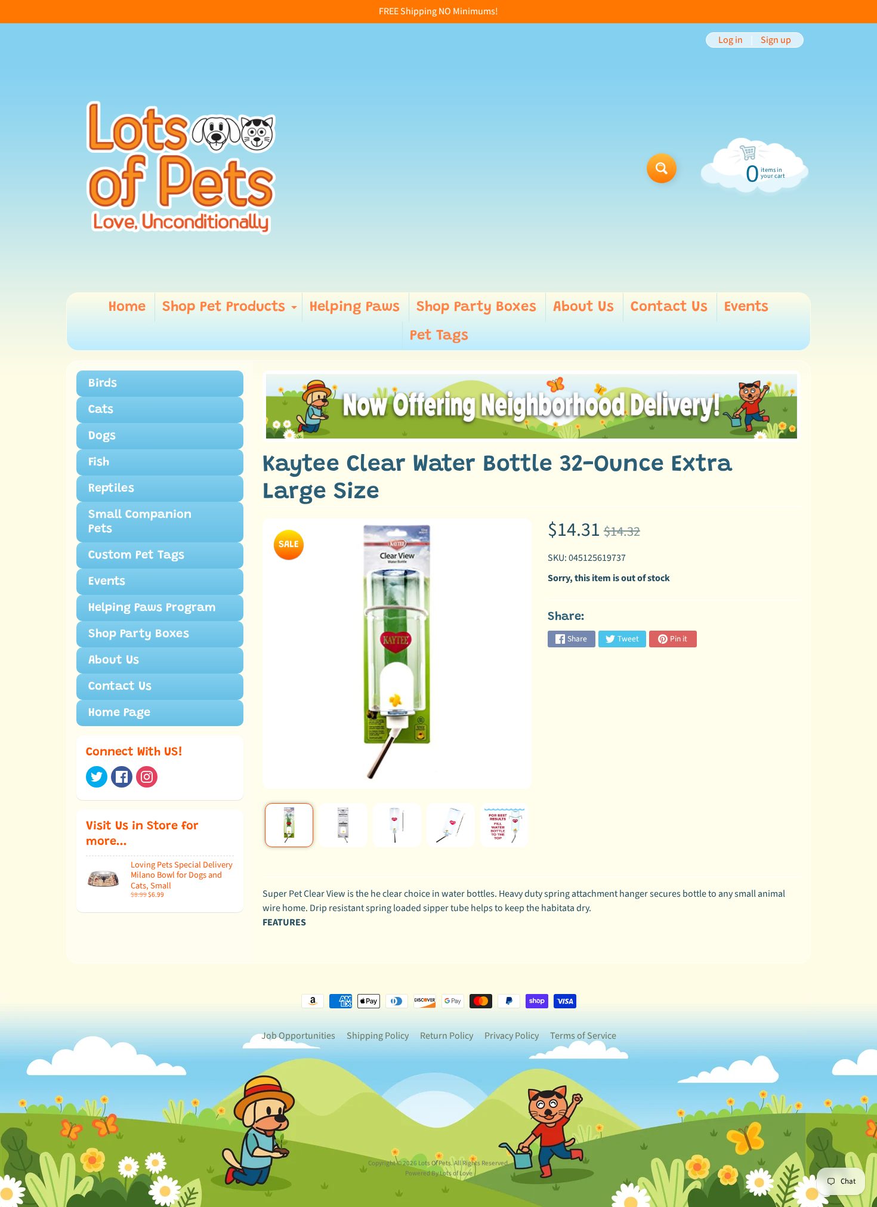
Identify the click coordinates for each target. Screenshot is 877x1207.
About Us (583, 307)
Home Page (119, 713)
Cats (100, 410)
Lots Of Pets (434, 1163)
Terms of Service (583, 1035)
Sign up (776, 40)
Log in (730, 40)
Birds (102, 384)
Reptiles (111, 489)
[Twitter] (96, 777)
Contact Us (669, 307)
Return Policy (446, 1035)
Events (746, 307)
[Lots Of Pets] (181, 168)
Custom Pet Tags (136, 555)
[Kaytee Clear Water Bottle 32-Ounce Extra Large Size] (289, 825)
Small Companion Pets (140, 522)
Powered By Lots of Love (439, 1173)
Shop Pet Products (231, 311)
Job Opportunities (298, 1035)
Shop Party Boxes (476, 307)
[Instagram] (147, 777)
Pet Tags (439, 336)
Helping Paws (355, 307)
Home (127, 307)
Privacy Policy (511, 1035)
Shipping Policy (378, 1035)
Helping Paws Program (152, 608)
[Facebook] (121, 777)
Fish (98, 462)
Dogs (102, 436)
